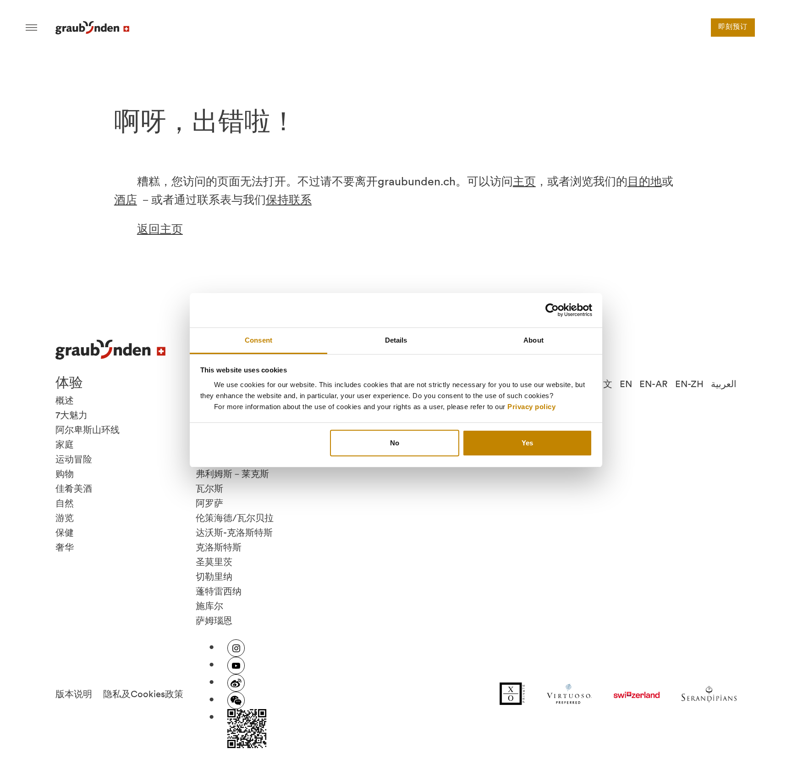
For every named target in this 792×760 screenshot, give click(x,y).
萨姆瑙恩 (214, 621)
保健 (64, 532)
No (394, 443)
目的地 (644, 181)
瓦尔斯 (209, 488)
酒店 (125, 199)
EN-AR (653, 384)
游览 (64, 518)
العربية (724, 384)
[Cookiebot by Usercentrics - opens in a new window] (552, 310)
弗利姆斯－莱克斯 (232, 474)
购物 (64, 474)
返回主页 (160, 229)
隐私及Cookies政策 (143, 694)
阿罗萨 (209, 503)
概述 (64, 400)
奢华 (64, 547)
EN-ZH (689, 384)
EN (626, 384)
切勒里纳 (214, 576)
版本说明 (73, 694)
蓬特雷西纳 (219, 591)
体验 (69, 382)
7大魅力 (71, 415)
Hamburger (31, 27)
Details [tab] (396, 340)
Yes (527, 443)
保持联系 (289, 199)
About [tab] (533, 340)
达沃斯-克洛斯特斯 (234, 532)
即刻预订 (733, 27)
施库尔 (209, 606)
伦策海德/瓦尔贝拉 (235, 518)
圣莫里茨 (214, 562)
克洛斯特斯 (219, 547)
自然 (64, 503)
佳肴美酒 (73, 488)
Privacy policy (531, 407)
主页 (524, 181)
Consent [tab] (258, 340)
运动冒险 (73, 459)
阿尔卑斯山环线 (87, 430)
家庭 (64, 444)
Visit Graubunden (92, 27)
